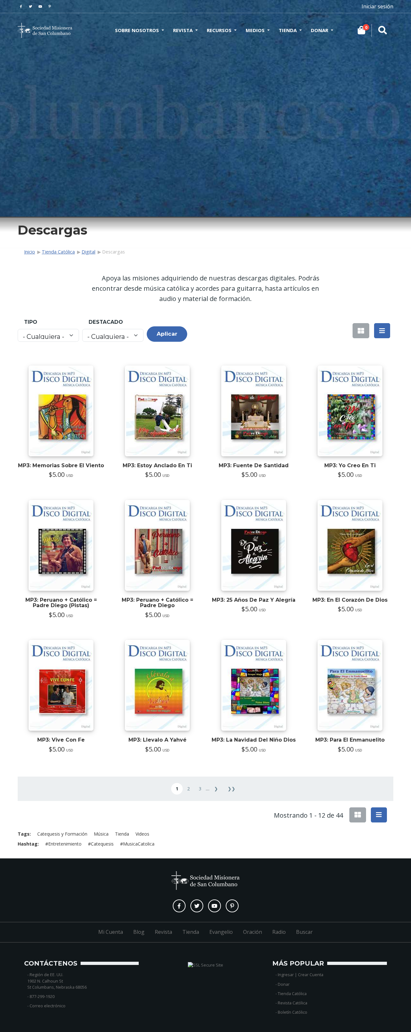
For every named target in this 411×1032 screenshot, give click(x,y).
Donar (319, 30)
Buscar (304, 931)
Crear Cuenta (310, 974)
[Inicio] (45, 30)
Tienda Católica (58, 252)
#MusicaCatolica (137, 844)
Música (101, 834)
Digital (88, 252)
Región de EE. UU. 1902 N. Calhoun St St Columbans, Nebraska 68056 (57, 981)
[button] (382, 330)
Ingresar (286, 974)
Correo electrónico (48, 1006)
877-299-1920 (42, 996)
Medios (255, 30)
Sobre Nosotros (137, 30)
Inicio (29, 252)
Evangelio (221, 931)
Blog (138, 931)
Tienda (288, 30)
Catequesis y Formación (62, 834)
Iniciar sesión (377, 6)
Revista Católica (292, 1003)
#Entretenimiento (63, 844)
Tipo (30, 322)
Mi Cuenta (110, 931)
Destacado (106, 322)
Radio (279, 931)
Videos (142, 834)
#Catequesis (101, 844)
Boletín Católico (292, 1012)
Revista (183, 30)
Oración (252, 931)
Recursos (219, 30)
